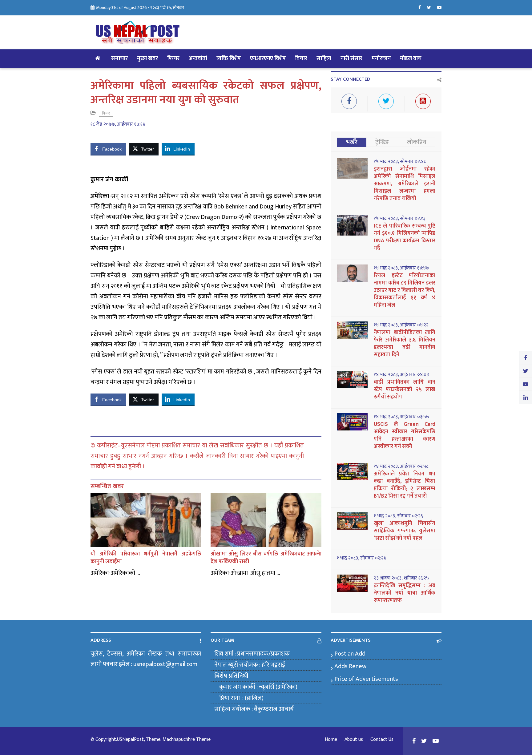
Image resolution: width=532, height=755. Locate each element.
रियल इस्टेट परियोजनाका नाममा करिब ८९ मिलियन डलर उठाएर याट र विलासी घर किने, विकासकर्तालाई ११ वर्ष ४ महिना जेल (404, 290)
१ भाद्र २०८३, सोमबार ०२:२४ (361, 558)
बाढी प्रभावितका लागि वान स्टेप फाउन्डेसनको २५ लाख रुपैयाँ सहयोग (404, 390)
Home (331, 739)
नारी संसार (351, 58)
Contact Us (381, 739)
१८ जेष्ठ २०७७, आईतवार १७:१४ (118, 124)
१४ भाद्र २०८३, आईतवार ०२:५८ (401, 466)
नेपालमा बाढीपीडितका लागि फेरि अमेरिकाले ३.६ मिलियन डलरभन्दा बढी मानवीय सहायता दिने (404, 343)
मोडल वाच (410, 58)
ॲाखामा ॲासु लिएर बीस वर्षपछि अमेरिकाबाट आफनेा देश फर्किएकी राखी (266, 557)
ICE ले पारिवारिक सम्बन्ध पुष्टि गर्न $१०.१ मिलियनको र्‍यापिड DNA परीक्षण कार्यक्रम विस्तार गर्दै (404, 237)
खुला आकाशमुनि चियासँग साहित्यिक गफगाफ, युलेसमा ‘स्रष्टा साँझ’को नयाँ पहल (404, 531)
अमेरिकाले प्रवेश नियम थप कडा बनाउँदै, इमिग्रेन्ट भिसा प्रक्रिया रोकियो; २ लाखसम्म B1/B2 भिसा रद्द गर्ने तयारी (404, 485)
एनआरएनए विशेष (268, 58)
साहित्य (323, 58)
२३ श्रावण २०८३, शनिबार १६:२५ (401, 578)
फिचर (173, 58)
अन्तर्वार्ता (198, 58)
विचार (301, 58)
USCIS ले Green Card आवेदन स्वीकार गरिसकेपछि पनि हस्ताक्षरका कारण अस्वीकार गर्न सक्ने (404, 435)
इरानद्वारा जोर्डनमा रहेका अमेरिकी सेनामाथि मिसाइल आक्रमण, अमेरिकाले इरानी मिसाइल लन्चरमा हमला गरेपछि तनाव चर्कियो (404, 183)
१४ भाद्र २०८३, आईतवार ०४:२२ (401, 325)
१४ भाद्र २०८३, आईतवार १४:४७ (401, 268)
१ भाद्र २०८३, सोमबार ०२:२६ (398, 516)
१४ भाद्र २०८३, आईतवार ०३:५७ (401, 417)
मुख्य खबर (147, 58)
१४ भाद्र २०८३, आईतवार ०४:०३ (401, 374)
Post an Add (349, 653)
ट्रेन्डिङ (382, 142)
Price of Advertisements (366, 679)
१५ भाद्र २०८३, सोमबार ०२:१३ (399, 218)
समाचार (119, 58)
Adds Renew (350, 666)
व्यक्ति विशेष (228, 58)
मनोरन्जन (381, 58)
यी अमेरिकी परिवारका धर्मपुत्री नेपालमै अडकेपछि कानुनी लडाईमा (146, 557)
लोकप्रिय (416, 142)
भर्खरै (351, 142)
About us (354, 739)
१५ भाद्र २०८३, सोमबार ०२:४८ (400, 161)
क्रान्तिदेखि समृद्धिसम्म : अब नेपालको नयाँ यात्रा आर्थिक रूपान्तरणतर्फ (404, 593)
